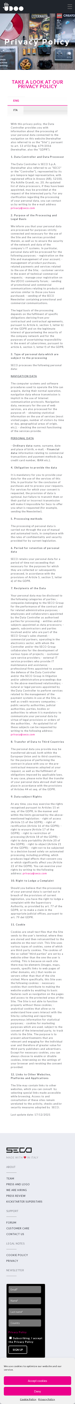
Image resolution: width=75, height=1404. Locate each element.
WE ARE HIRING (16, 1190)
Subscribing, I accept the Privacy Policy (25, 1340)
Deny (37, 1391)
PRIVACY (12, 1260)
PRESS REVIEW (16, 1195)
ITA (15, 110)
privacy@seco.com (23, 208)
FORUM (11, 1222)
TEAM (10, 1178)
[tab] (38, 101)
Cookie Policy (28, 1399)
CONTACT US (15, 1234)
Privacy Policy (46, 1399)
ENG (16, 100)
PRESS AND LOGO (18, 1184)
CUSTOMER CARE (17, 1228)
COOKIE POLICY (17, 1255)
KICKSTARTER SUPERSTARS (24, 1201)
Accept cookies (37, 1380)
